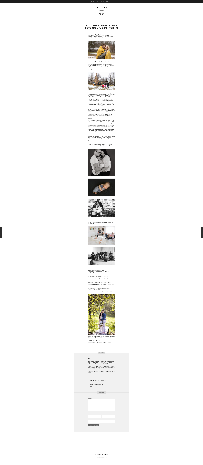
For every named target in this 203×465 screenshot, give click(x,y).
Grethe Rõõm (101, 8)
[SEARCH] (112, 1)
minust (97, 1)
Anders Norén (103, 457)
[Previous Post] (1, 232)
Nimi (89, 413)
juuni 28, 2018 (94, 358)
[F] (100, 14)
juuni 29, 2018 (101, 380)
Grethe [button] (111, 130)
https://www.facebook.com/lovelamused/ (100, 276)
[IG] (103, 14)
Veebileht (90, 419)
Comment (90, 398)
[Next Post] (202, 232)
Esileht (92, 1)
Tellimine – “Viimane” (105, 1)
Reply (89, 374)
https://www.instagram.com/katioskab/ (106, 284)
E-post (104, 413)
